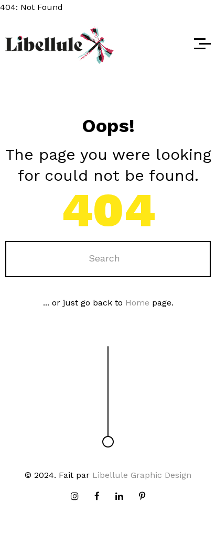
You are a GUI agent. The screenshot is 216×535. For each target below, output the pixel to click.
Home (137, 303)
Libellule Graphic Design (141, 475)
